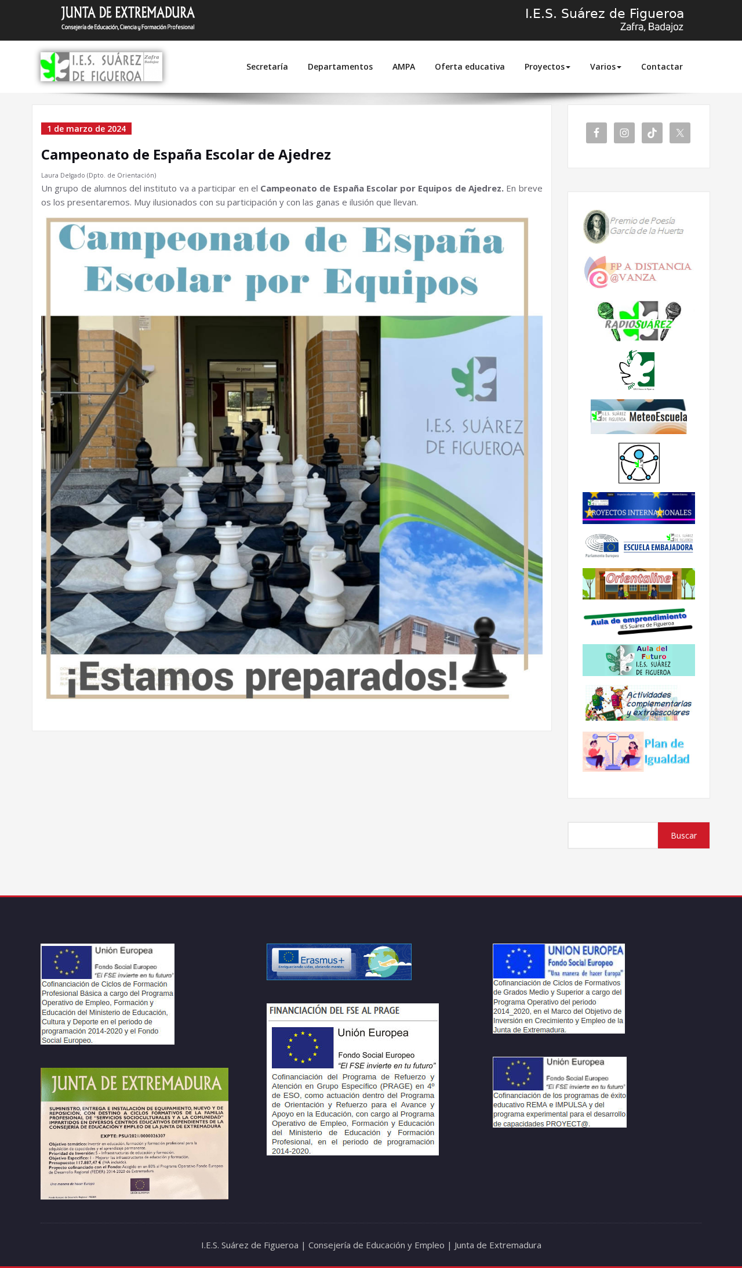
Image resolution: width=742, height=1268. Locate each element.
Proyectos (545, 66)
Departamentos (340, 66)
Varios (603, 66)
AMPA (403, 66)
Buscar (684, 835)
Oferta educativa (470, 66)
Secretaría (267, 66)
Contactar (662, 66)
